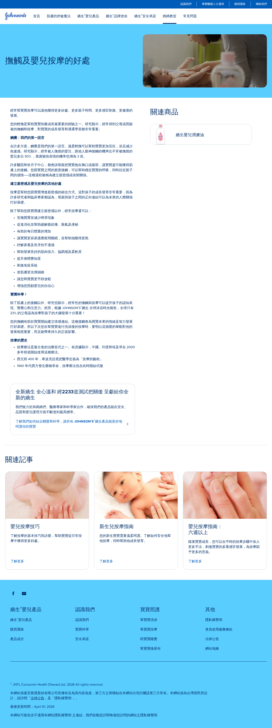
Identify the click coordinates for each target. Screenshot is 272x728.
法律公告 (37, 698)
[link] (185, 4)
